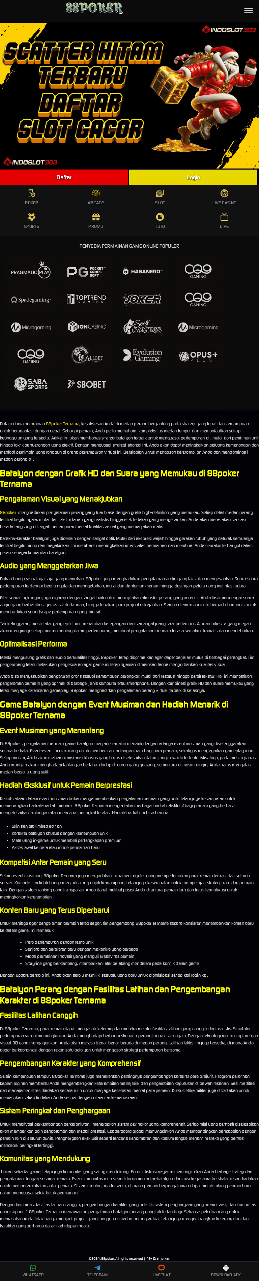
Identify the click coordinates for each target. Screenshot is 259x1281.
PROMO (95, 226)
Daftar (64, 177)
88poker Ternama (62, 424)
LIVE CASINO (224, 203)
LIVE (224, 226)
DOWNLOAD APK (226, 1274)
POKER (31, 203)
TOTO (160, 226)
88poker (8, 512)
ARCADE (96, 203)
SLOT (160, 203)
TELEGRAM (97, 1274)
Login (193, 177)
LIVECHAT (162, 1274)
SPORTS (31, 226)
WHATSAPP (33, 1274)
